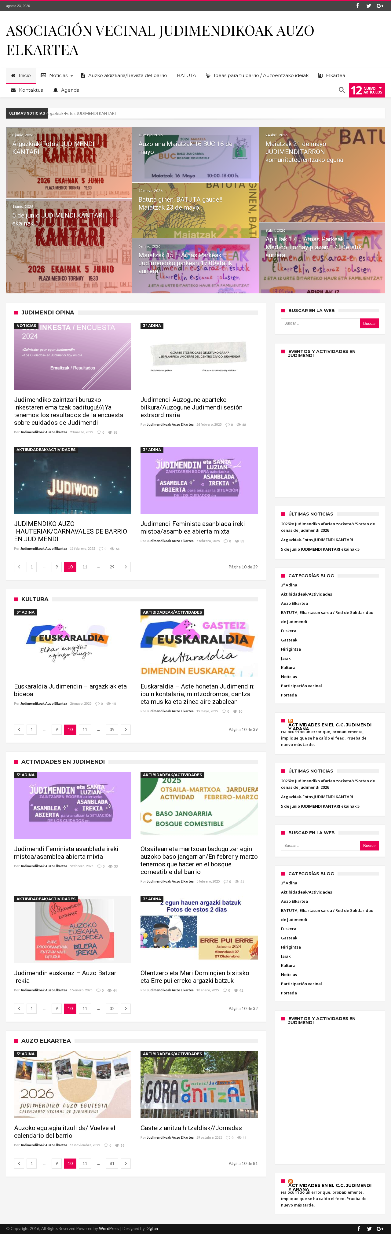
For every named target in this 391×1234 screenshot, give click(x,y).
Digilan (152, 1228)
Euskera (288, 631)
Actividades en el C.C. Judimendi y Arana (329, 727)
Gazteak (289, 640)
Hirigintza (291, 649)
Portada (289, 695)
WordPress (109, 1228)
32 (112, 1008)
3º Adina (152, 325)
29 (112, 566)
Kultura (288, 667)
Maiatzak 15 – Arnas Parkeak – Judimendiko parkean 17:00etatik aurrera (185, 263)
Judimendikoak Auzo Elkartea (43, 432)
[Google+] (380, 6)
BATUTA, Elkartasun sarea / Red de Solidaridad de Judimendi (327, 617)
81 (112, 1163)
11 (84, 566)
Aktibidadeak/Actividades (45, 449)
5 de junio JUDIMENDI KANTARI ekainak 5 (84, 113)
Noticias (26, 325)
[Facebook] (357, 6)
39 (112, 729)
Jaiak (286, 658)
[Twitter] (369, 6)
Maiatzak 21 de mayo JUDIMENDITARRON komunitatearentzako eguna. (305, 151)
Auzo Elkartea (294, 603)
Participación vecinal (301, 686)
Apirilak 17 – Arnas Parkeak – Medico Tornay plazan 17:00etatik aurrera (313, 247)
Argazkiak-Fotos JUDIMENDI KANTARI (317, 539)
